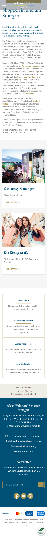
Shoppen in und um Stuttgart (23, 394)
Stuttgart (28, 391)
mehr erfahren (13, 202)
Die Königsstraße (16, 253)
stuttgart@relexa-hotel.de (27, 426)
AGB (7, 436)
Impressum (36, 436)
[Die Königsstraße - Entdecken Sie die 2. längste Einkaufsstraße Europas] (23, 230)
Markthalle (29, 93)
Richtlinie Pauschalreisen (19, 441)
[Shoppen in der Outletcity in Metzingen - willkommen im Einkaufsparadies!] (23, 166)
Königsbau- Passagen (31, 66)
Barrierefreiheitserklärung (23, 446)
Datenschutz (20, 436)
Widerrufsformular (23, 451)
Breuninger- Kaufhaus (27, 77)
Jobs (38, 441)
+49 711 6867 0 (21, 419)
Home (17, 391)
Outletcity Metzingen (19, 189)
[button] (41, 531)
